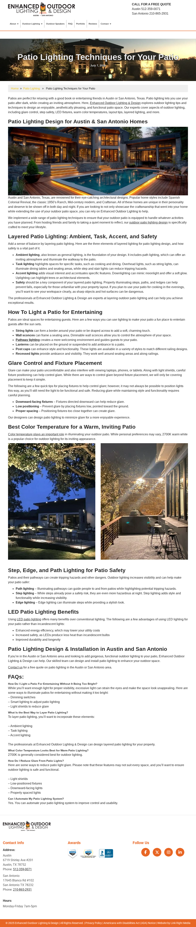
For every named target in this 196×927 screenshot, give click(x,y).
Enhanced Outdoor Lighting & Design (115, 103)
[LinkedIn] (180, 852)
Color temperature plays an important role (36, 434)
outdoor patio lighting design (148, 222)
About (13, 24)
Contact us (15, 667)
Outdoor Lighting (31, 24)
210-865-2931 (158, 13)
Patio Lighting (31, 88)
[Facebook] (145, 852)
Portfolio (80, 24)
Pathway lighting (28, 339)
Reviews (93, 24)
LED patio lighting (29, 619)
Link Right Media (180, 923)
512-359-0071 (150, 9)
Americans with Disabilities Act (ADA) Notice (130, 923)
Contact (105, 24)
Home (15, 88)
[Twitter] (157, 852)
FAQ (70, 24)
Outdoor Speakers (55, 24)
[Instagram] (168, 852)
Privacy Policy (93, 923)
